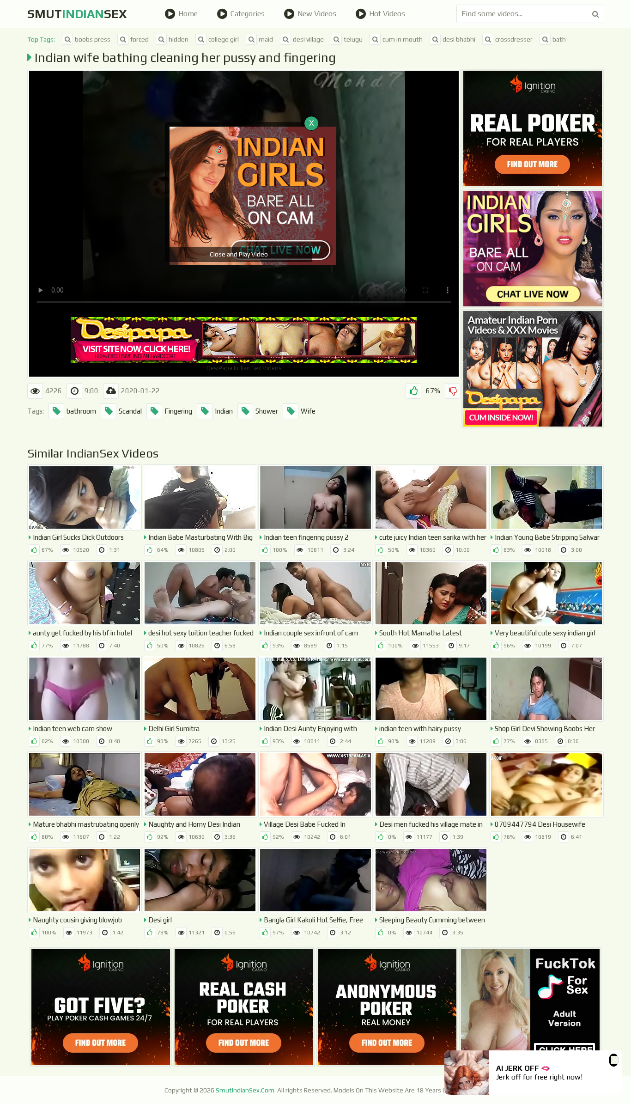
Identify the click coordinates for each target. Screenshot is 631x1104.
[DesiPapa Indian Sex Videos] (532, 369)
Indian (224, 411)
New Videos (316, 13)
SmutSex (77, 14)
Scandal (130, 411)
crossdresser (514, 39)
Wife (308, 411)
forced (139, 39)
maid (266, 39)
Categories (248, 13)
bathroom (81, 411)
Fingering (178, 411)
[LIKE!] (413, 391)
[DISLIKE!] (453, 391)
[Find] (595, 14)
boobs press (92, 39)
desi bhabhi (459, 39)
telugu (353, 39)
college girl (223, 39)
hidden (178, 39)
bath (559, 39)
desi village (308, 39)
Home (188, 13)
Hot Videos (387, 13)
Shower (266, 411)
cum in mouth (402, 39)
